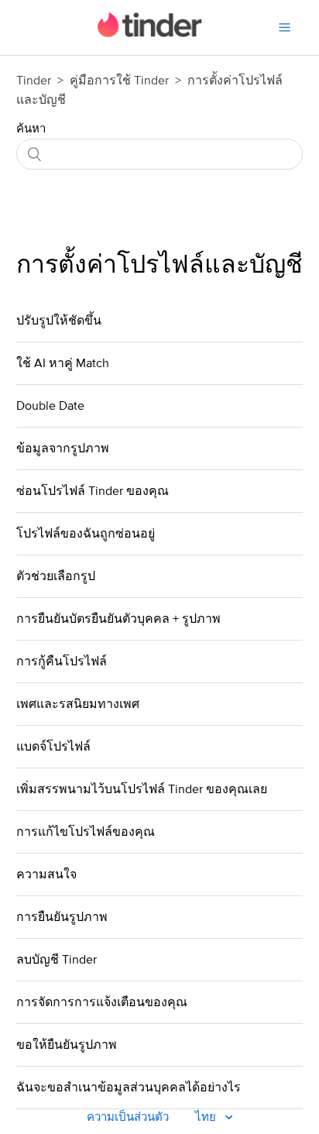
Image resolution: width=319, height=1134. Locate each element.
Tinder (33, 80)
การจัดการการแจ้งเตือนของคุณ (101, 1002)
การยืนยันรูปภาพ (62, 917)
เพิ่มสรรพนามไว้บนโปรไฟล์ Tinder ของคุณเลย (141, 789)
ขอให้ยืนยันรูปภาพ (66, 1045)
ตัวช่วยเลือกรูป (55, 576)
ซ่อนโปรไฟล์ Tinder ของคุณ (92, 491)
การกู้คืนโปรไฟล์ (61, 661)
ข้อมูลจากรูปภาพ (62, 448)
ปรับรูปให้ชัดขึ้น (58, 320)
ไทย (207, 1117)
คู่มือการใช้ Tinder (121, 80)
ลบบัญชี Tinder (56, 960)
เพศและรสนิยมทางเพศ (77, 704)
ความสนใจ (46, 874)
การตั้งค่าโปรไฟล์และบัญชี (159, 265)
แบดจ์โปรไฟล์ (53, 747)
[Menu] (284, 27)
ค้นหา (31, 129)
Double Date (50, 406)
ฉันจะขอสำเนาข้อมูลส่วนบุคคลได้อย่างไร (128, 1087)
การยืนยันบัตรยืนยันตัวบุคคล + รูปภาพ (118, 619)
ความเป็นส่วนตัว (128, 1117)
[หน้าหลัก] (150, 34)
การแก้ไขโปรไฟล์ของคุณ (85, 832)
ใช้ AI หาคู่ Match (62, 363)
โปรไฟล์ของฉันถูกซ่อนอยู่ (85, 533)
